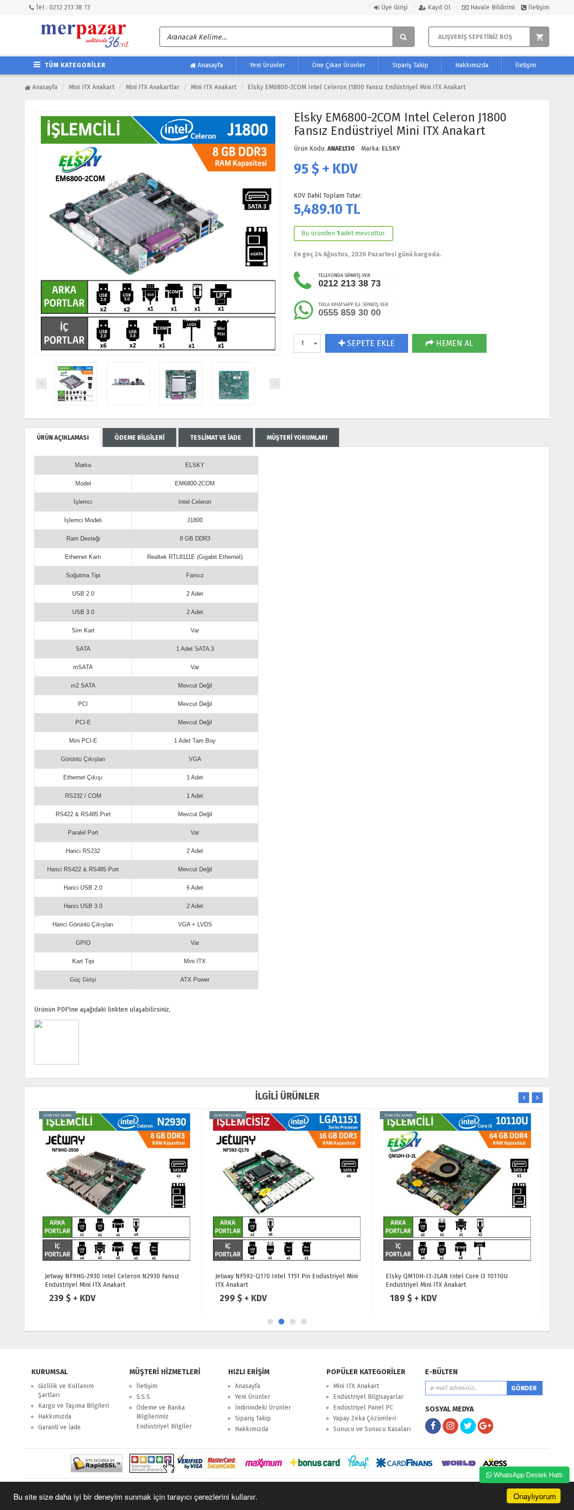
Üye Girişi (393, 7)
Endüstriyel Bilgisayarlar (368, 1397)
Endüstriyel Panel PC (363, 1407)
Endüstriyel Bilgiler (164, 1426)
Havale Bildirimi (492, 7)
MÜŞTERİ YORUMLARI (297, 437)
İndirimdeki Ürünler (263, 1407)
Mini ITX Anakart (91, 87)
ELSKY (391, 148)
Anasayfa (209, 65)
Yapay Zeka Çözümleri (364, 1418)
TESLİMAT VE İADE (215, 437)
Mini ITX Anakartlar (152, 87)
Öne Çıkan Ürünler (338, 65)
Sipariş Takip (410, 65)
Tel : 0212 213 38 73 (62, 7)
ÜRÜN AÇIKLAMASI (63, 437)
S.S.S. (143, 1397)
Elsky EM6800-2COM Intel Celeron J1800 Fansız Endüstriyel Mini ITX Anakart (356, 87)
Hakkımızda (471, 65)
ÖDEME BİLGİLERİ (139, 437)
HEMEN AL (453, 343)
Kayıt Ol (438, 7)
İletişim (537, 7)
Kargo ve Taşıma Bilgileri (73, 1406)
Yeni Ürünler (267, 65)
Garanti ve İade (59, 1427)
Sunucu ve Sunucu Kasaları (372, 1429)
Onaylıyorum (534, 1495)
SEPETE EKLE (370, 343)
